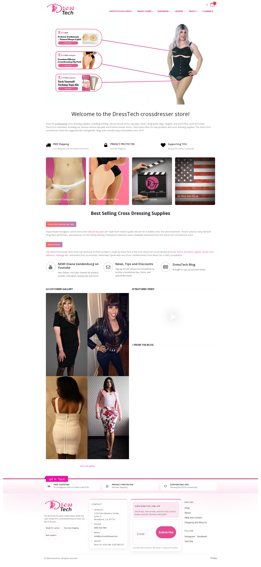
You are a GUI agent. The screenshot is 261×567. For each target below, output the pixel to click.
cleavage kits (62, 255)
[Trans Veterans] (195, 181)
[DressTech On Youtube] (152, 181)
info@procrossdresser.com (106, 536)
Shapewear (163, 11)
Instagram (190, 536)
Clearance (207, 11)
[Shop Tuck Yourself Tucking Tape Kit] (82, 87)
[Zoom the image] (87, 294)
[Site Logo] (61, 8)
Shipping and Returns (196, 522)
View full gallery (87, 466)
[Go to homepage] (59, 505)
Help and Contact (193, 517)
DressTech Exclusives (120, 11)
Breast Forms (144, 11)
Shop (187, 507)
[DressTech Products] (66, 181)
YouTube (189, 541)
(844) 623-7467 (100, 528)
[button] (207, 4)
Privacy (213, 558)
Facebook (202, 536)
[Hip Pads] (109, 181)
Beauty (192, 11)
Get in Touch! (57, 479)
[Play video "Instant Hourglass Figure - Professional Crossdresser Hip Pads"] (173, 316)
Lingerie (179, 11)
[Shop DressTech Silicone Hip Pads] (82, 60)
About (188, 512)
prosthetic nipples (192, 251)
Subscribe (166, 532)
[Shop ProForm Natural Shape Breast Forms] (82, 34)
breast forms (176, 251)
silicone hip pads (96, 231)
